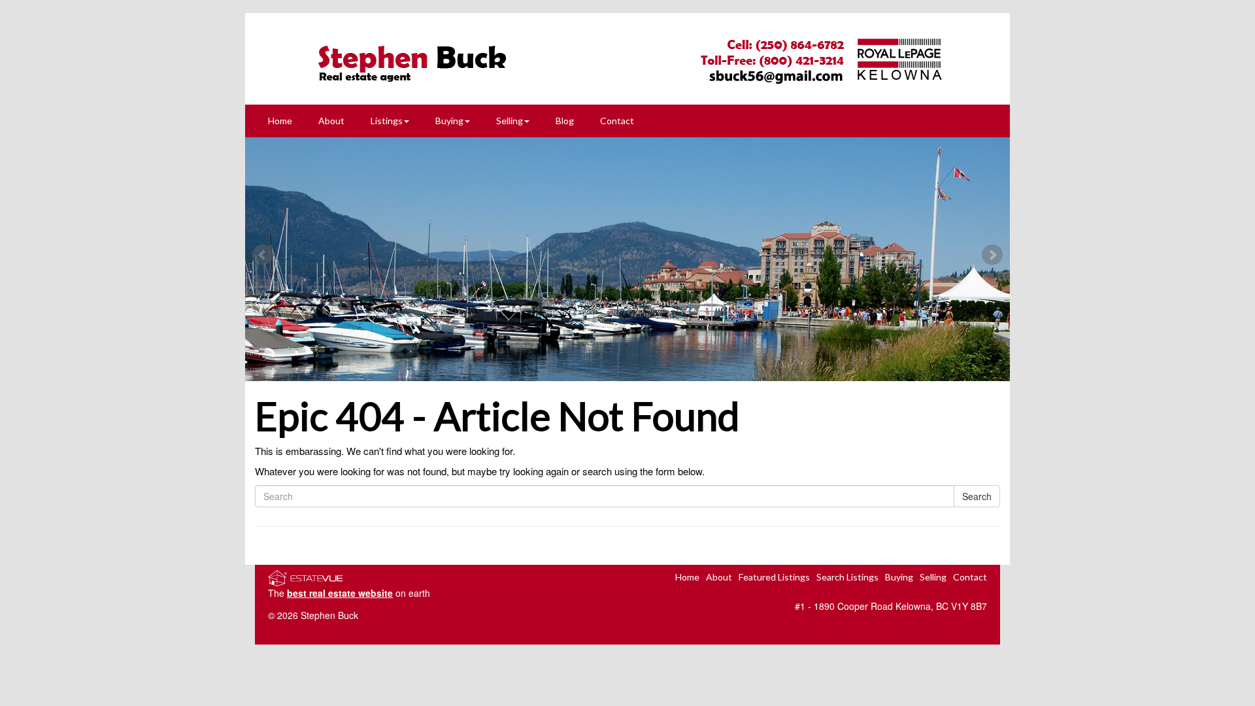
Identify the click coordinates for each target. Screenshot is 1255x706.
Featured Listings (774, 576)
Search (977, 496)
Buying (449, 120)
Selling (509, 120)
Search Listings (847, 576)
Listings (387, 120)
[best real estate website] (305, 576)
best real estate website (340, 592)
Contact (617, 120)
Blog (565, 120)
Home (280, 120)
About (331, 120)
